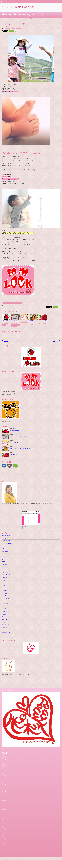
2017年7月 (4, 777)
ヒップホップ (4, 585)
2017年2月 (4, 789)
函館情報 (20, 28)
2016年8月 (4, 802)
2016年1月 (4, 818)
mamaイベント (5, 323)
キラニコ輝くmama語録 (6, 595)
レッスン (3, 569)
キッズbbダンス (5, 603)
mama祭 (3, 622)
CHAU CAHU (5, 635)
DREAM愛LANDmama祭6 (15, 430)
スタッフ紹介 (4, 593)
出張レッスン (4, 564)
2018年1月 (4, 766)
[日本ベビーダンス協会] (31, 648)
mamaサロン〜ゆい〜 (15, 324)
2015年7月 (4, 832)
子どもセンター (5, 556)
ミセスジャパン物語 (6, 572)
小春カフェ (4, 553)
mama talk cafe (5, 629)
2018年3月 (4, 762)
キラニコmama (5, 601)
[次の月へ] (39, 512)
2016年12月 (4, 793)
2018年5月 (4, 759)
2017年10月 (4, 773)
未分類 (3, 548)
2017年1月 (4, 791)
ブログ (31, 324)
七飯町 (3, 567)
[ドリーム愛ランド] (31, 357)
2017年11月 (4, 771)
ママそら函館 (4, 577)
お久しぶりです (23, 321)
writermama (12, 305)
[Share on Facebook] (60, 1)
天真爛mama (5, 559)
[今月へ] (36, 512)
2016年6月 (4, 807)
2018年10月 (4, 755)
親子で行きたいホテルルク (7, 540)
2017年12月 (4, 768)
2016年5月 (4, 809)
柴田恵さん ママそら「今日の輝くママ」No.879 (34, 322)
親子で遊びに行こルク (6, 538)
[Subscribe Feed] (57, 1)
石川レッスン (4, 546)
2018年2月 (4, 764)
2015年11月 (4, 823)
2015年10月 (4, 825)
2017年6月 (4, 780)
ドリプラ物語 (4, 590)
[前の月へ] (33, 512)
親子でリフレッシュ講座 (7, 543)
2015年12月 (4, 820)
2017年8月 (4, 775)
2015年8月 (4, 829)
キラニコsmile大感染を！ (15, 454)
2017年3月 (4, 786)
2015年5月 (4, 836)
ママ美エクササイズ (6, 574)
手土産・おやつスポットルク (8, 551)
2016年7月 (4, 805)
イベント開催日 (27, 528)
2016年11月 (4, 796)
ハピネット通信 (23, 322)
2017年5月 (4, 782)
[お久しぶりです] (24, 319)
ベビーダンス (14, 326)
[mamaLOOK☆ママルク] (31, 381)
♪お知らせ (16, 28)
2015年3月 (4, 841)
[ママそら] (8, 671)
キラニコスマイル (42, 323)
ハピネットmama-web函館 (18, 6)
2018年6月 (4, 757)
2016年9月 (4, 800)
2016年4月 (4, 811)
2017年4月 (4, 784)
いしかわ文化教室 (5, 611)
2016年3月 (4, 814)
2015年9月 (4, 827)
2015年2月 (4, 843)
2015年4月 (4, 838)
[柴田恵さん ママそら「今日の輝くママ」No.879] (34, 319)
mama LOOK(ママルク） (8, 28)
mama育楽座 (4, 619)
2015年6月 (4, 834)
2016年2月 (4, 816)
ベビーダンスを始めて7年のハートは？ (17, 436)
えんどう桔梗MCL (5, 608)
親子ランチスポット (6, 535)
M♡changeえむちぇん (6, 616)
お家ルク (3, 606)
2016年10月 (4, 798)
